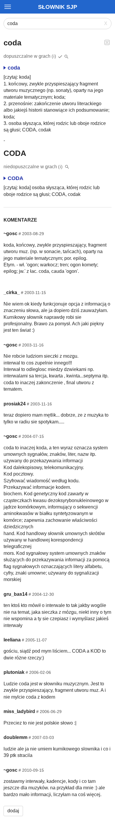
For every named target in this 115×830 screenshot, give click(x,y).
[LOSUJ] (107, 42)
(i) (54, 56)
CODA (15, 178)
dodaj (13, 810)
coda (14, 68)
